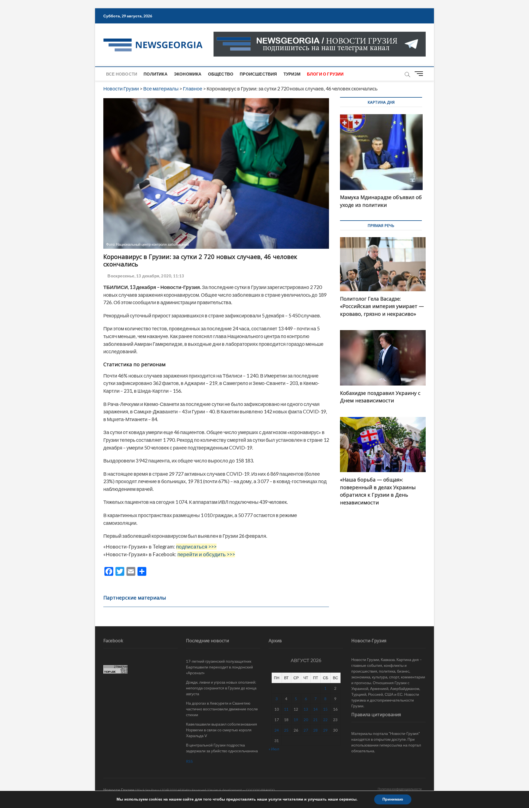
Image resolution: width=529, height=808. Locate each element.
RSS (189, 761)
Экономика (188, 73)
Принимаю (392, 799)
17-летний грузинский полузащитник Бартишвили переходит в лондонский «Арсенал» (219, 667)
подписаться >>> (196, 547)
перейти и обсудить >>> (206, 554)
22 (325, 719)
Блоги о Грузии (325, 73)
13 (306, 709)
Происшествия (258, 73)
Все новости (121, 73)
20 (306, 719)
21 (315, 719)
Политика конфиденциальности (400, 789)
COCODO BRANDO (260, 790)
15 (325, 709)
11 (286, 709)
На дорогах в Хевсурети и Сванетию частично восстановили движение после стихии (222, 709)
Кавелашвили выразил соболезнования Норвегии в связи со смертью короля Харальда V (221, 730)
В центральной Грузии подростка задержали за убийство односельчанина (222, 748)
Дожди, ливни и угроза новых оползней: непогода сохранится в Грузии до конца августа (221, 688)
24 (276, 730)
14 (315, 709)
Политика (156, 73)
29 (325, 730)
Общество (221, 73)
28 (315, 730)
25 (286, 730)
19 (296, 719)
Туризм (292, 73)
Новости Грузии (118, 789)
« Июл (274, 749)
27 (306, 730)
